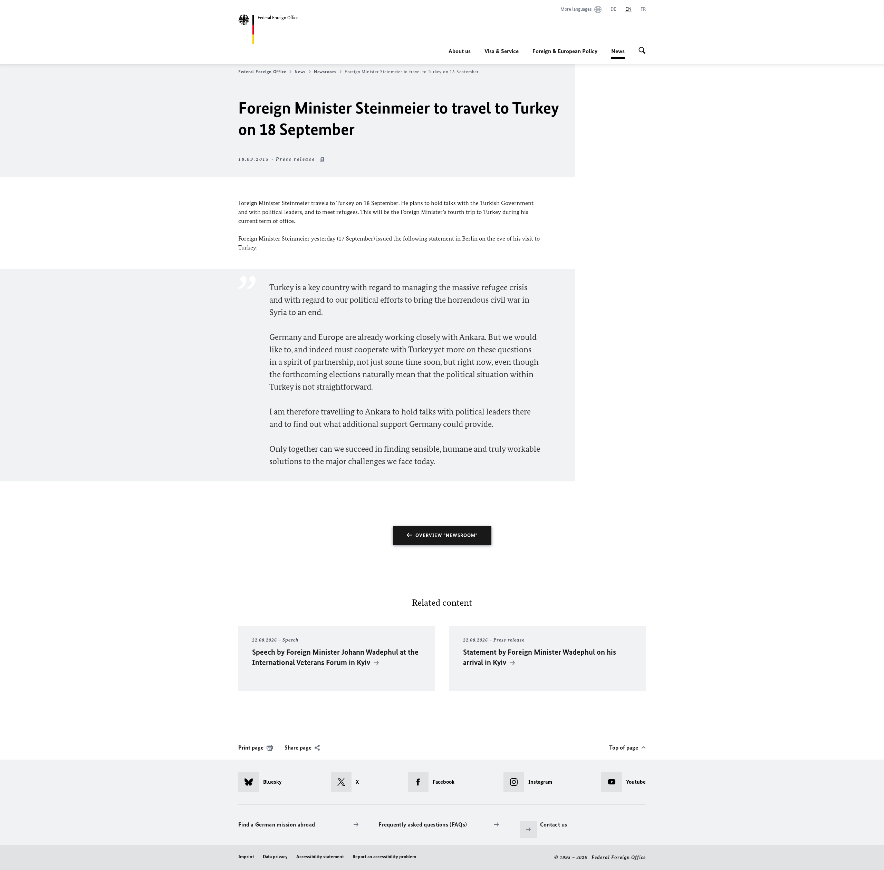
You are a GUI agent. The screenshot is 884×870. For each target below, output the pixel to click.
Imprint (246, 857)
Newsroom (325, 71)
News (618, 53)
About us (460, 51)
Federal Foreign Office (262, 71)
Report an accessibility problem (384, 857)
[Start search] (642, 51)
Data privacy (275, 857)
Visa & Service (501, 51)
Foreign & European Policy (564, 51)
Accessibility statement (320, 857)
